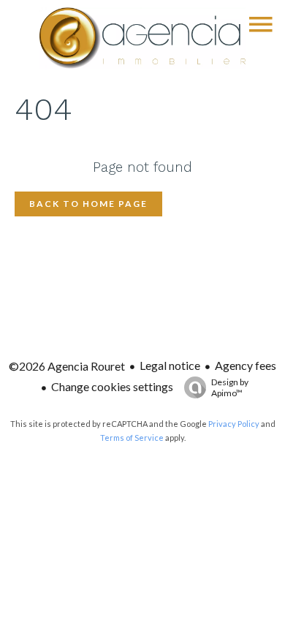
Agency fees (245, 365)
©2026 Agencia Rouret (67, 366)
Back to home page (88, 203)
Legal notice (170, 365)
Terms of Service (132, 437)
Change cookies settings (112, 386)
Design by (229, 387)
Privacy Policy (233, 423)
